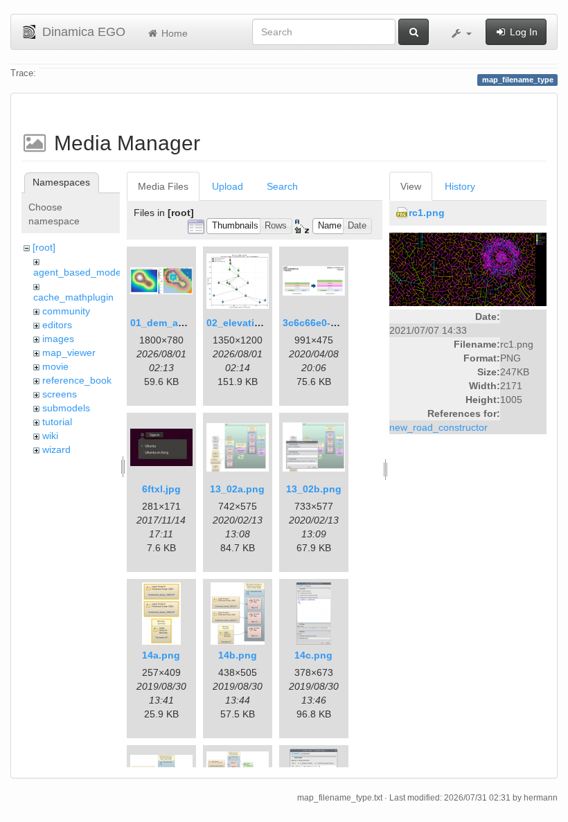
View (410, 186)
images (58, 338)
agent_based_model (78, 272)
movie (55, 366)
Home (173, 33)
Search (282, 186)
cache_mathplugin (73, 297)
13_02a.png (237, 488)
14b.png (237, 655)
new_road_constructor (438, 427)
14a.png (161, 655)
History (460, 186)
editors (57, 324)
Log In (522, 31)
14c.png (313, 655)
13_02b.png (313, 488)
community (66, 310)
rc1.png (427, 212)
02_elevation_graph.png (263, 322)
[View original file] (468, 268)
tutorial (57, 421)
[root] (44, 247)
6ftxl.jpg (161, 488)
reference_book (77, 380)
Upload (227, 186)
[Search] (413, 32)
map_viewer (69, 352)
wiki (50, 435)
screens (59, 394)
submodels (66, 407)
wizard (56, 449)
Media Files (163, 186)
